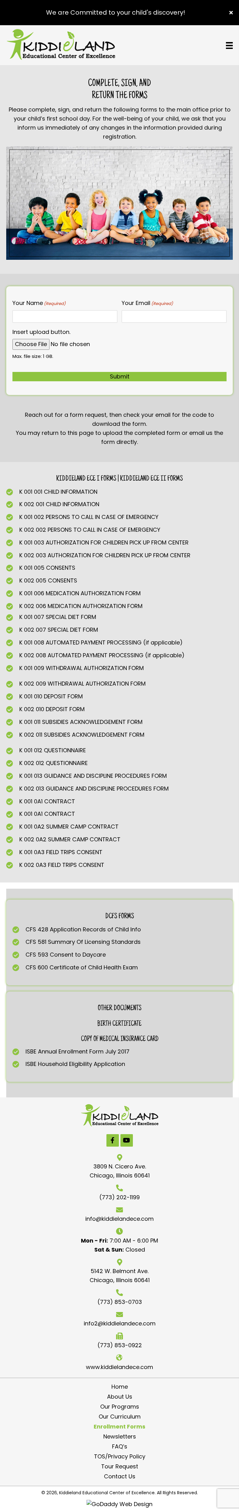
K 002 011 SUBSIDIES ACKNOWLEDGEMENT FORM (81, 735)
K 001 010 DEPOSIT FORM (51, 696)
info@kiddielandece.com (119, 1219)
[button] (232, 12)
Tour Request (119, 1466)
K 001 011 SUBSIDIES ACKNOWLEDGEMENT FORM (81, 722)
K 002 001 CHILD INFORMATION (59, 504)
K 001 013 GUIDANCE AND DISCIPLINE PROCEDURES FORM (93, 776)
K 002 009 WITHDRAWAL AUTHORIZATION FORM (82, 683)
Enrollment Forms (119, 1426)
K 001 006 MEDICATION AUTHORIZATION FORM (80, 593)
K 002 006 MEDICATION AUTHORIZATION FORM (81, 606)
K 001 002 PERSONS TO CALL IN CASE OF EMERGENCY (88, 517)
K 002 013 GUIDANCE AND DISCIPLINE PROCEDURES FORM (94, 788)
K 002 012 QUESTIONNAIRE (53, 763)
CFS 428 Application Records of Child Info (83, 929)
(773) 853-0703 (119, 1302)
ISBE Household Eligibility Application (75, 1064)
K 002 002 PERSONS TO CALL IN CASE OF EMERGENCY (89, 530)
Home (119, 1386)
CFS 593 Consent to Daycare (66, 954)
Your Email (147, 303)
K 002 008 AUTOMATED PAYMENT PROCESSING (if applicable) (102, 655)
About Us (119, 1396)
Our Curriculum (120, 1416)
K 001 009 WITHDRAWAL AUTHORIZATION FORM (81, 668)
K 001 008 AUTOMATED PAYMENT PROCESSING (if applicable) (101, 642)
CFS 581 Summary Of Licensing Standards (83, 942)
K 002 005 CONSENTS (48, 580)
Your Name (39, 303)
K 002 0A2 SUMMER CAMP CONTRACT (69, 839)
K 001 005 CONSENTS (47, 568)
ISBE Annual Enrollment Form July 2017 (77, 1051)
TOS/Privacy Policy (119, 1456)
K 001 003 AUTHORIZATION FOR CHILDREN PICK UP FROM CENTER (104, 542)
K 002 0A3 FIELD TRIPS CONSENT (61, 865)
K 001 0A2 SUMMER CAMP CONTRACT (69, 826)
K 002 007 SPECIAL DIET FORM (58, 630)
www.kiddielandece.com (119, 1367)
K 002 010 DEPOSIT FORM (52, 709)
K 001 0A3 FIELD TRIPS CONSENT (60, 852)
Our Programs (119, 1406)
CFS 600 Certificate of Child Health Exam (82, 967)
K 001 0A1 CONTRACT (47, 801)
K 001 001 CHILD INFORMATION (58, 492)
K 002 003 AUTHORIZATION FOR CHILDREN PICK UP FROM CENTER (104, 555)
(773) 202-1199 (119, 1197)
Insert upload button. (41, 332)
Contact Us (119, 1476)
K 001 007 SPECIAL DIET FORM (57, 617)
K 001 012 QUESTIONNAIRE (52, 750)
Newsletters (119, 1436)
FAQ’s (119, 1446)
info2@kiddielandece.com (120, 1323)
